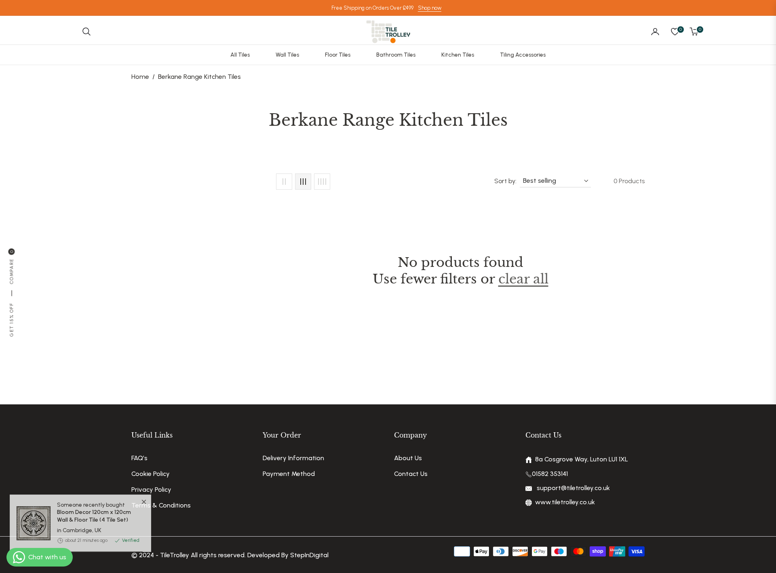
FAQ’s (139, 458)
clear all (523, 279)
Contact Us (411, 474)
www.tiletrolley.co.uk (565, 502)
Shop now (429, 8)
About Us (408, 458)
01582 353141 (550, 474)
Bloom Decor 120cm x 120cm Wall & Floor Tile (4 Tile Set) (94, 527)
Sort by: (505, 181)
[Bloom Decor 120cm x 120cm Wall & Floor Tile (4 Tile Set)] (30, 534)
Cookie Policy (150, 474)
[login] (655, 31)
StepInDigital (309, 555)
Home (140, 76)
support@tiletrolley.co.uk (572, 488)
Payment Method (289, 474)
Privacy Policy (151, 489)
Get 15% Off (11, 319)
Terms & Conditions (161, 505)
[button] (86, 31)
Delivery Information (293, 458)
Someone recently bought (94, 523)
